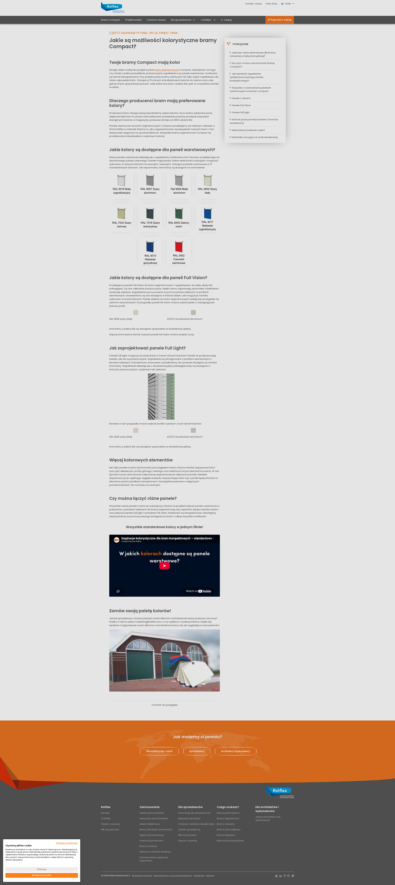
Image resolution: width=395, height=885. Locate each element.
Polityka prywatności (67, 843)
